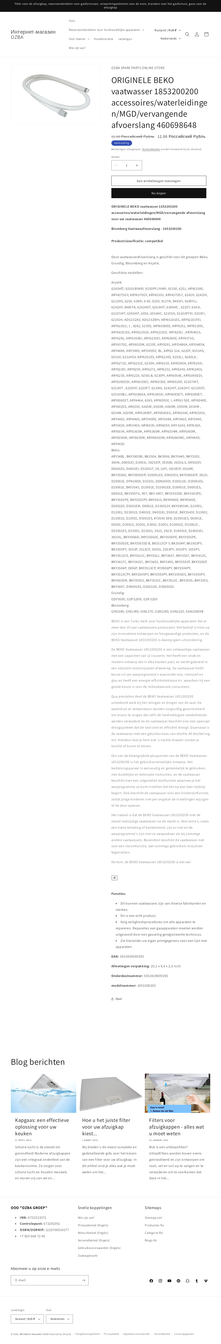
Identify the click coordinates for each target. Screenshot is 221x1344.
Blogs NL (151, 1240)
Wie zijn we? (86, 1218)
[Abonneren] (83, 1280)
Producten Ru (154, 1225)
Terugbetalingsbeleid (87, 1333)
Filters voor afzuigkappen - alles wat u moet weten (176, 1127)
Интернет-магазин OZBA (34, 1334)
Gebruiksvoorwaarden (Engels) (99, 1248)
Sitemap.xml (153, 1218)
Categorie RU (154, 1233)
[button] (106, 29)
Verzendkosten (151, 149)
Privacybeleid (111, 1333)
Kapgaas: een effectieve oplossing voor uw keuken (42, 1127)
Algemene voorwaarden (136, 1333)
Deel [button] (119, 999)
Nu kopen (159, 193)
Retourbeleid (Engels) (93, 1233)
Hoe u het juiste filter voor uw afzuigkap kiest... (106, 1127)
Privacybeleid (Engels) (93, 1225)
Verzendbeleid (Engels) (94, 1240)
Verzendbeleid (162, 1333)
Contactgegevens (184, 1333)
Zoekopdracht (88, 1256)
